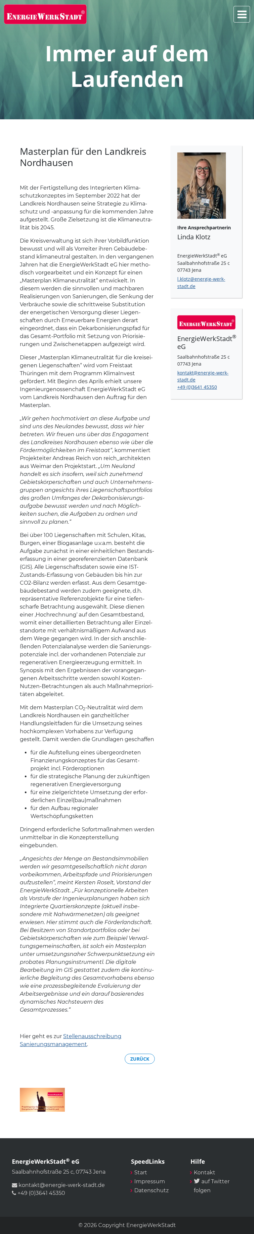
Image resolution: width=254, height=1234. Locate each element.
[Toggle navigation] (241, 14)
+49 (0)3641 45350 (197, 387)
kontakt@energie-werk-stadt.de (61, 1185)
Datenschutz (151, 1190)
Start (140, 1172)
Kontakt (204, 1172)
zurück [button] (139, 1059)
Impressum (149, 1181)
